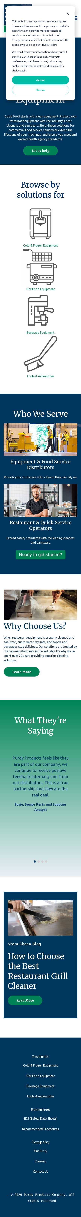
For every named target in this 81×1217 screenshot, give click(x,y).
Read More (25, 1000)
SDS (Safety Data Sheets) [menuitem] (40, 1118)
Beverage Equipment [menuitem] (40, 1086)
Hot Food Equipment (40, 289)
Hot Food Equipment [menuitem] (40, 1076)
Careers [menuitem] (40, 1161)
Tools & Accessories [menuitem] (40, 1096)
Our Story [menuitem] (40, 1151)
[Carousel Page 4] (46, 861)
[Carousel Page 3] (42, 861)
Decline (40, 90)
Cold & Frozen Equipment (40, 245)
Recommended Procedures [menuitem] (40, 1129)
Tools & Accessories (40, 376)
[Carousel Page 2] (38, 861)
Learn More (21, 672)
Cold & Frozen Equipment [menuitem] (40, 1065)
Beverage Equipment (40, 332)
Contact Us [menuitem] (40, 1171)
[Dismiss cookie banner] (67, 14)
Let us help (40, 151)
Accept (40, 79)
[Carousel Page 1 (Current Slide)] (35, 861)
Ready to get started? (40, 554)
